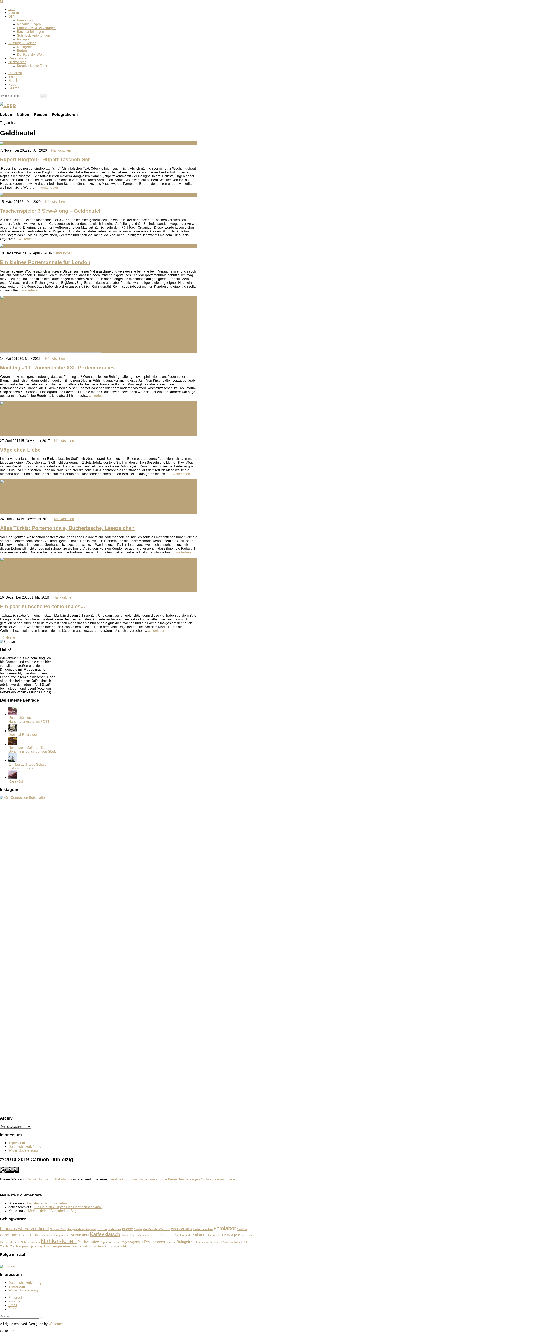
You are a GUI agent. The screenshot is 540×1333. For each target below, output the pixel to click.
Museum (246, 1235)
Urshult (47, 1246)
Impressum (16, 1143)
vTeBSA (120, 1246)
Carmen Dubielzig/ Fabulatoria (49, 1179)
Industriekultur (79, 1235)
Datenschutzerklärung (24, 1146)
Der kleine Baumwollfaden (47, 1203)
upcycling (36, 1246)
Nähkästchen (61, 150)
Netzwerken (17, 62)
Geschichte (8, 1235)
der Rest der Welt (154, 1229)
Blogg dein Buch (58, 1229)
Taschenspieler (19, 1246)
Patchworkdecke (89, 1242)
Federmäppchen (203, 1229)
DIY (11, 16)
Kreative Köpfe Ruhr (32, 66)
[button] (43, 96)
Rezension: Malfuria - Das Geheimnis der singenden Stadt (32, 749)
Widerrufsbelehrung (23, 1150)
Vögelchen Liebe (20, 450)
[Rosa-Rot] (12, 777)
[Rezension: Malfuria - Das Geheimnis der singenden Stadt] (12, 744)
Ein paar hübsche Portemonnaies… (42, 606)
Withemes (56, 1324)
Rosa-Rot (15, 781)
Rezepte (23, 39)
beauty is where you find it (24, 1228)
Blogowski (90, 1229)
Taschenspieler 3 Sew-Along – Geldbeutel (50, 211)
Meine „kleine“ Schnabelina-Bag (52, 1211)
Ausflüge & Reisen (22, 43)
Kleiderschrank (137, 1235)
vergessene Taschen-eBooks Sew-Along (82, 1246)
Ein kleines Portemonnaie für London (45, 262)
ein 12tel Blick (181, 1229)
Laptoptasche (212, 1235)
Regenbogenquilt (131, 1242)
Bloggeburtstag (76, 1229)
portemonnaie (111, 1242)
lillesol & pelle (231, 1235)
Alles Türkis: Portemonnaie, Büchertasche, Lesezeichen (67, 528)
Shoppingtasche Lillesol (208, 1242)
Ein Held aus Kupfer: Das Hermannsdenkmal (68, 1207)
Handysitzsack (43, 1235)
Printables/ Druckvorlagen (36, 28)
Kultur (197, 1235)
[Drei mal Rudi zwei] (12, 731)
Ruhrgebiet (25, 47)
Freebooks (25, 20)
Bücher (127, 1229)
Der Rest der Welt (30, 54)
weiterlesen (49, 187)
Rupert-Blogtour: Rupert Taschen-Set (45, 159)
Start (11, 9)
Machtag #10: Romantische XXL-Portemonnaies (57, 368)
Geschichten (26, 1235)
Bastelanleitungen (30, 32)
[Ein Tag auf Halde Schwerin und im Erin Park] (12, 760)
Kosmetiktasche (160, 1234)
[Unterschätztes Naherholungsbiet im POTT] (12, 714)
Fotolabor (224, 1228)
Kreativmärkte (183, 1235)
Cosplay (138, 1229)
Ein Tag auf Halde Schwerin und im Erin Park (29, 766)
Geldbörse (242, 1229)
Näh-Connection (30, 1242)
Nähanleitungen (29, 24)
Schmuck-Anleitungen (33, 35)
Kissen (124, 1235)
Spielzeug (228, 1242)
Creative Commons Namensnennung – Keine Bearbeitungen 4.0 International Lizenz (172, 1179)
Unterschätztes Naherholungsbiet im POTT (29, 719)
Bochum (102, 1229)
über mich (17, 13)
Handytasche (61, 1235)
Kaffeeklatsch (105, 1234)
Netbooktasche (10, 1242)
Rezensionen (18, 58)
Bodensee (24, 50)
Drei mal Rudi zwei (22, 734)
